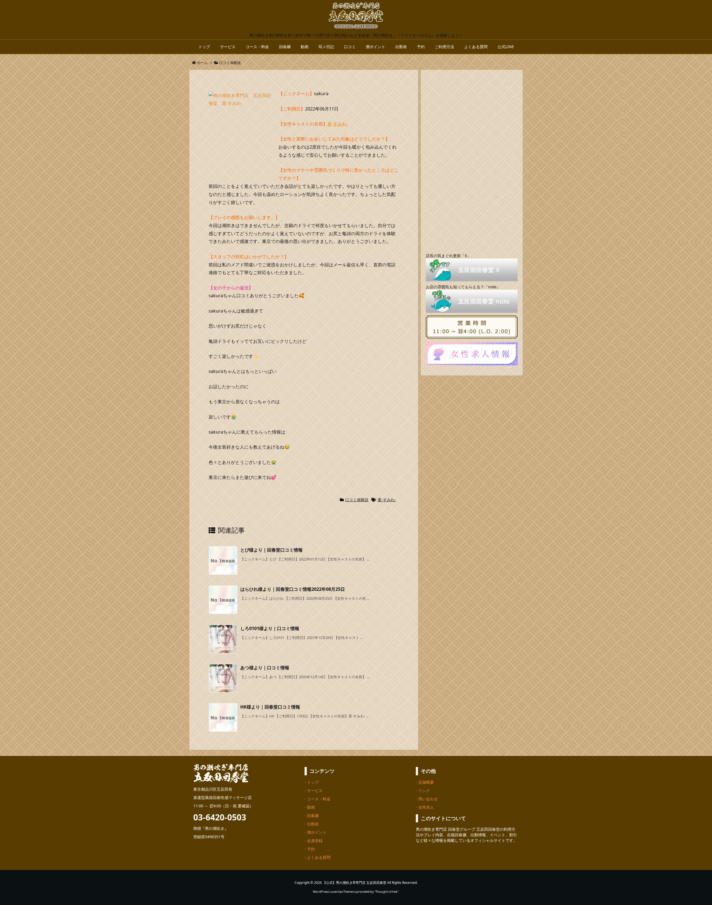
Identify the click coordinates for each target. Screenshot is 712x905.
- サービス (314, 790)
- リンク (423, 790)
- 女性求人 (425, 807)
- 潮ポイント (316, 832)
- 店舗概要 (425, 782)
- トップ (312, 782)
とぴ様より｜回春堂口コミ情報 (271, 550)
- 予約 (310, 849)
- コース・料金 (317, 798)
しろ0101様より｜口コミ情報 (269, 628)
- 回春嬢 (312, 815)
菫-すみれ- (337, 124)
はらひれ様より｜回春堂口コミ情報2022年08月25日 (292, 589)
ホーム (202, 62)
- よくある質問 (317, 857)
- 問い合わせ (427, 798)
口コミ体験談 (230, 62)
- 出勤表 (312, 824)
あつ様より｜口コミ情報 (264, 668)
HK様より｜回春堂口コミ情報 (270, 707)
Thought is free (386, 891)
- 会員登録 (314, 840)
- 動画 (310, 807)
